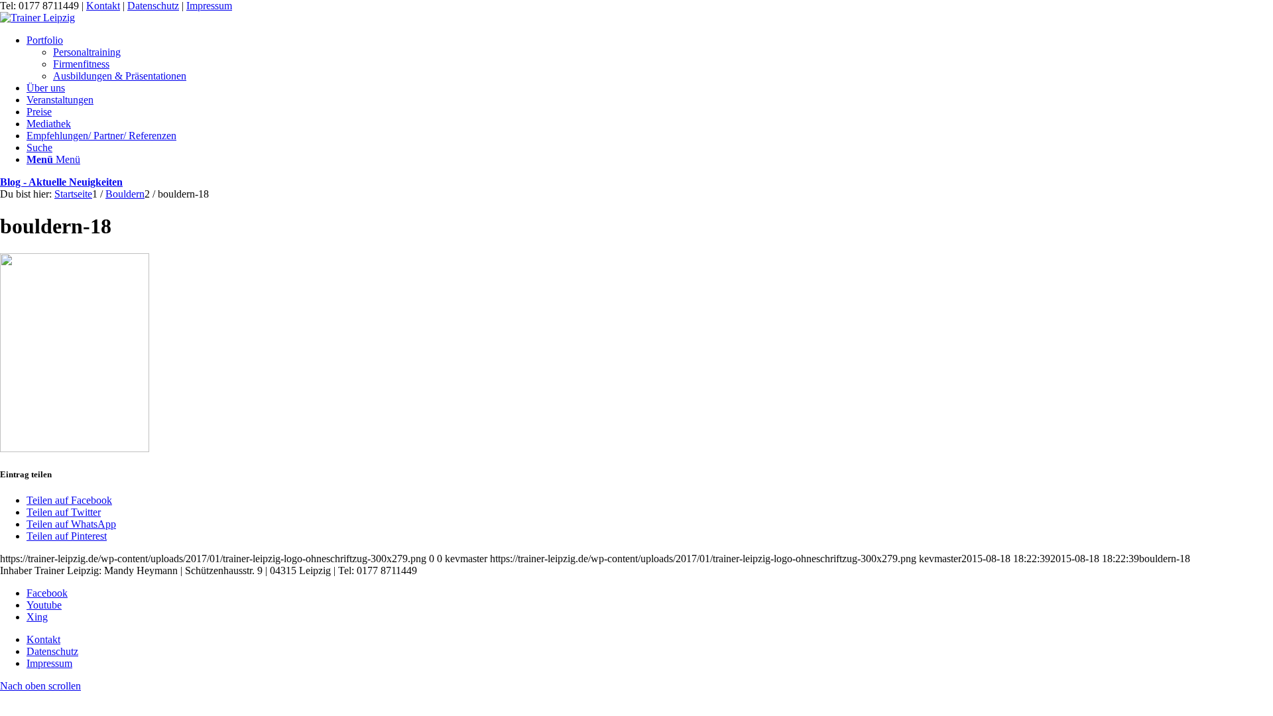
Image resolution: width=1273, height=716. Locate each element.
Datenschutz (153, 5)
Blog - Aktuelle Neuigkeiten (61, 182)
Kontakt (103, 5)
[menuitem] (650, 58)
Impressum (209, 5)
